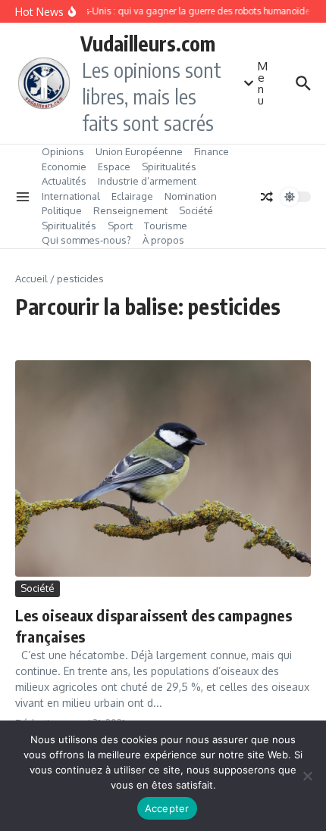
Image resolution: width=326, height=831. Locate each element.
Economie (64, 166)
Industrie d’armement (147, 181)
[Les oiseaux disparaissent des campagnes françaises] (163, 468)
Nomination (191, 196)
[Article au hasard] (267, 197)
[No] (307, 775)
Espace (114, 166)
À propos (163, 240)
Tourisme (165, 225)
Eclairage (132, 196)
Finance (211, 151)
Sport (120, 225)
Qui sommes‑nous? (86, 240)
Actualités (64, 181)
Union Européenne (139, 151)
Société (196, 210)
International (71, 196)
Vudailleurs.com (147, 43)
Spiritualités (169, 166)
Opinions (63, 151)
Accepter (167, 808)
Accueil (31, 278)
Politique (62, 210)
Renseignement (130, 210)
